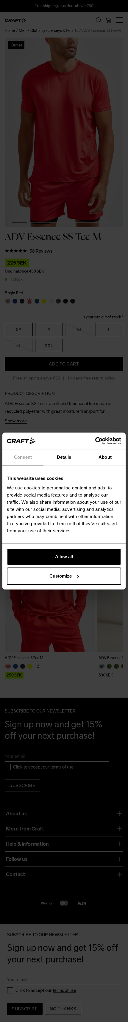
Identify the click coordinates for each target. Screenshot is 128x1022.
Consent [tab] (23, 457)
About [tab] (105, 457)
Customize (60, 575)
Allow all (64, 556)
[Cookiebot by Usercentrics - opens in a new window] (95, 441)
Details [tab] (64, 457)
